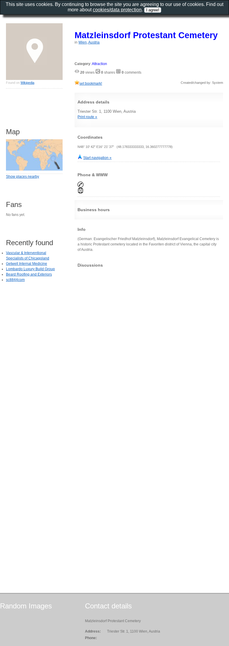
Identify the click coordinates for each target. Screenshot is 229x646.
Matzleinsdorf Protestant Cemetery (146, 35)
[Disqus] (149, 346)
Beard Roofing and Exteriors (29, 274)
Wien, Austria (89, 42)
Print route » (87, 117)
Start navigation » (97, 158)
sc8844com (15, 280)
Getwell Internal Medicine (26, 264)
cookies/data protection (117, 9)
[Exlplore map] (34, 169)
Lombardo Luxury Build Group (30, 269)
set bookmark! (90, 83)
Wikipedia (27, 82)
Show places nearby (22, 176)
